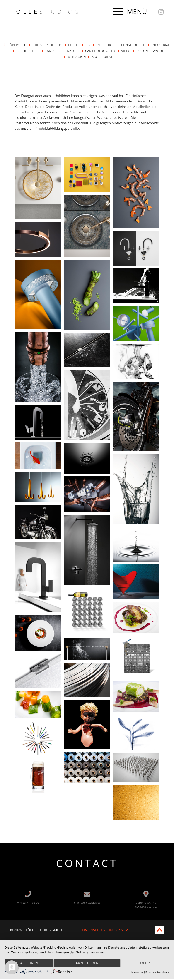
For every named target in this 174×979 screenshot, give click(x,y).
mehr (145, 963)
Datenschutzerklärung (157, 972)
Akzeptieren (87, 963)
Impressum (118, 930)
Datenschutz (94, 930)
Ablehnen (29, 963)
